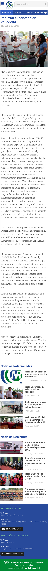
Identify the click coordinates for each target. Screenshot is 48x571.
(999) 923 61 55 (7, 515)
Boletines (18, 12)
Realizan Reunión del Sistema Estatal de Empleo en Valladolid (35, 420)
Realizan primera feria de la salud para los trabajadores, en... (35, 404)
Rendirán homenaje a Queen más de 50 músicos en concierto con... (35, 462)
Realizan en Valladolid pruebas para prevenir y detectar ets (36, 374)
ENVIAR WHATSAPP (14, 554)
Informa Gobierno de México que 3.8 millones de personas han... (35, 446)
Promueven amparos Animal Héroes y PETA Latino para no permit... (36, 491)
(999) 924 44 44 (7, 542)
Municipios (6, 12)
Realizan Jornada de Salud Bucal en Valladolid (34, 389)
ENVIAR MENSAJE (13, 529)
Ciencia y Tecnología (34, 12)
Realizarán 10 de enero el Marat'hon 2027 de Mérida (36, 476)
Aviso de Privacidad (31, 568)
